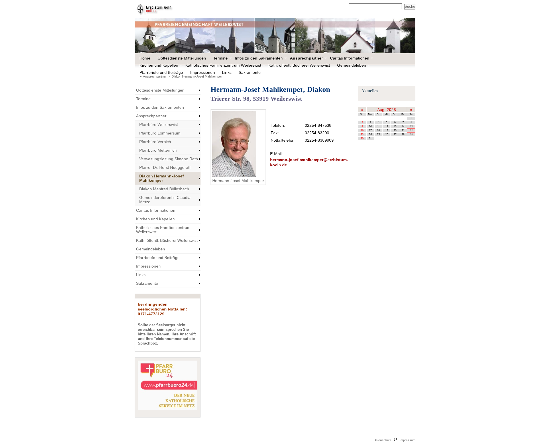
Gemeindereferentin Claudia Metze (164, 199)
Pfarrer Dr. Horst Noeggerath (165, 167)
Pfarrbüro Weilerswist (158, 124)
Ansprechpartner (306, 58)
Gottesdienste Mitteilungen (182, 58)
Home (145, 58)
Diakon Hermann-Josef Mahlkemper (197, 76)
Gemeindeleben (351, 65)
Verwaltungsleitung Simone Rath (168, 159)
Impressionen (202, 72)
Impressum (407, 440)
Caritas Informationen (349, 58)
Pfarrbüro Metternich (158, 150)
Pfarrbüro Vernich (155, 141)
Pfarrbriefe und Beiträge (161, 72)
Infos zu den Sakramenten (258, 58)
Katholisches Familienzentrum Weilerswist (223, 65)
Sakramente (249, 72)
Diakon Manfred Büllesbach (164, 189)
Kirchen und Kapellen (158, 65)
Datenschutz (382, 440)
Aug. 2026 (386, 109)
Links (226, 72)
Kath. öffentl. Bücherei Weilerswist (299, 65)
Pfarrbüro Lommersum (159, 133)
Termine (220, 58)
